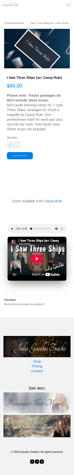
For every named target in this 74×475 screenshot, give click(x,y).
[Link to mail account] (37, 461)
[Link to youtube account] (42, 461)
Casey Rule (53, 201)
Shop (37, 361)
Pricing (37, 366)
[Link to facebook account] (32, 461)
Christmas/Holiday (14, 23)
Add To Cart (19, 155)
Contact (37, 371)
